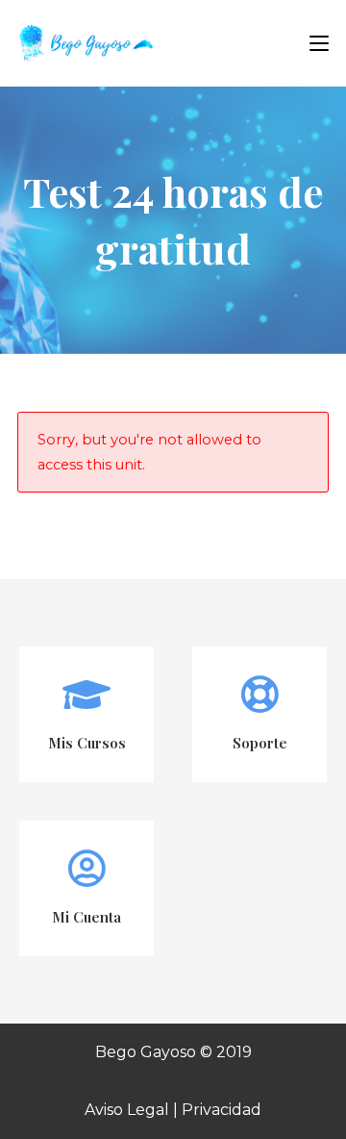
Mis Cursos (87, 742)
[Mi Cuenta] (86, 868)
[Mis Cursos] (86, 694)
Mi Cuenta (86, 916)
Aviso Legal (127, 1110)
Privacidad (221, 1110)
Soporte (260, 742)
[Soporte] (259, 694)
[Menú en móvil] (312, 43)
